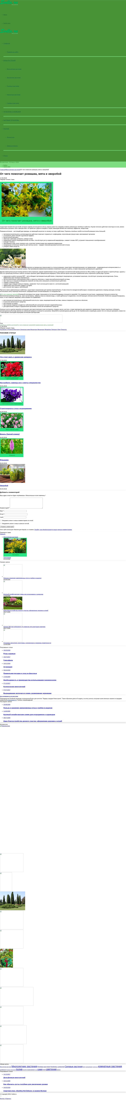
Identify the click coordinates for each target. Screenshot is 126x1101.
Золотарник (7, 557)
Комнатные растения (13, 94)
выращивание (89, 1066)
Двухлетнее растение (14, 77)
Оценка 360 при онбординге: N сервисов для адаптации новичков (24, 626)
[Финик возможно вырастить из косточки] (11, 1062)
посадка (25, 1069)
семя (39, 1069)
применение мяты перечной (44, 325)
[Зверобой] (12, 482)
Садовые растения (13, 103)
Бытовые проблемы (11, 120)
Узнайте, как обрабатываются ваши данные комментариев (53, 529)
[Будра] (11, 986)
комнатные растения (110, 1066)
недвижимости (12, 700)
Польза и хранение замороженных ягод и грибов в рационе (22, 578)
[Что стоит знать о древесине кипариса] (12, 353)
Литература (10, 137)
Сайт (1, 517)
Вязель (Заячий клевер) (10, 434)
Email (2, 514)
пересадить (13, 1069)
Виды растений (9, 60)
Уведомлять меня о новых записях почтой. (15, 523)
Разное (6, 129)
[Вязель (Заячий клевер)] (11, 431)
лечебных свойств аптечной (9, 325)
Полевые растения (13, 86)
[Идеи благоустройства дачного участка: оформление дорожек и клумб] (12, 609)
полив (19, 1069)
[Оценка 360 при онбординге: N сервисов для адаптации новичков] (12, 625)
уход (44, 1069)
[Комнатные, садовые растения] (9, 5)
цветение (51, 1069)
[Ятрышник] (11, 456)
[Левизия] (11, 948)
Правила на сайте (12, 52)
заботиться (95, 1066)
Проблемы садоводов (12, 111)
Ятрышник (4, 460)
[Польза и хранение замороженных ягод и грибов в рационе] (12, 576)
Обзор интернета (12, 146)
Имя (2, 511)
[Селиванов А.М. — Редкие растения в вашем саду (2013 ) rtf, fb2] (6, 967)
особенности (3, 1069)
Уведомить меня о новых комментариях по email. (17, 520)
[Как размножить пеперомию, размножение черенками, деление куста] (11, 871)
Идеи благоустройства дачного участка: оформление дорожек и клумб (25, 610)
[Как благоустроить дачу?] (11, 1024)
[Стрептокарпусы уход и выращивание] (11, 405)
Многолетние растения (14, 69)
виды (84, 1066)
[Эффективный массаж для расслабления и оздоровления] (13, 1043)
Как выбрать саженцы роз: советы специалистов (20, 383)
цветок (58, 1069)
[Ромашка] (11, 929)
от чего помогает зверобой (26, 325)
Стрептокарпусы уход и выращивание (16, 408)
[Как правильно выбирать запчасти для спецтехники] (16, 1005)
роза (36, 1069)
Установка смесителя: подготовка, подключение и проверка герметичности (27, 643)
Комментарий (5, 508)
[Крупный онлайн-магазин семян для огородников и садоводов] (12, 593)
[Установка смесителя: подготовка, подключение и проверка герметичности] (12, 641)
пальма (8, 1069)
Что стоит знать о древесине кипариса (16, 357)
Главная (2, 169)
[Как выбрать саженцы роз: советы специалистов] (11, 379)
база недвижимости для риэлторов (9, 696)
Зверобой (4, 486)
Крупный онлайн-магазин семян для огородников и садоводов (23, 594)
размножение (31, 1069)
